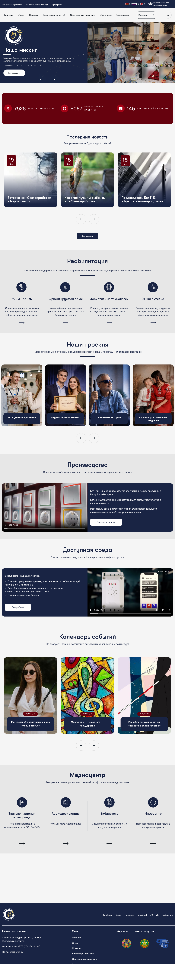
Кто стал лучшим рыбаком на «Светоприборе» (87, 177)
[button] (81, 219)
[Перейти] (22, 323)
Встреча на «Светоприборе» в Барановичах (32, 177)
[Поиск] (168, 15)
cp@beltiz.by (16, 952)
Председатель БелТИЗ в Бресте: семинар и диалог (145, 177)
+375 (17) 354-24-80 (29, 946)
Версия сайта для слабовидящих (161, 4)
